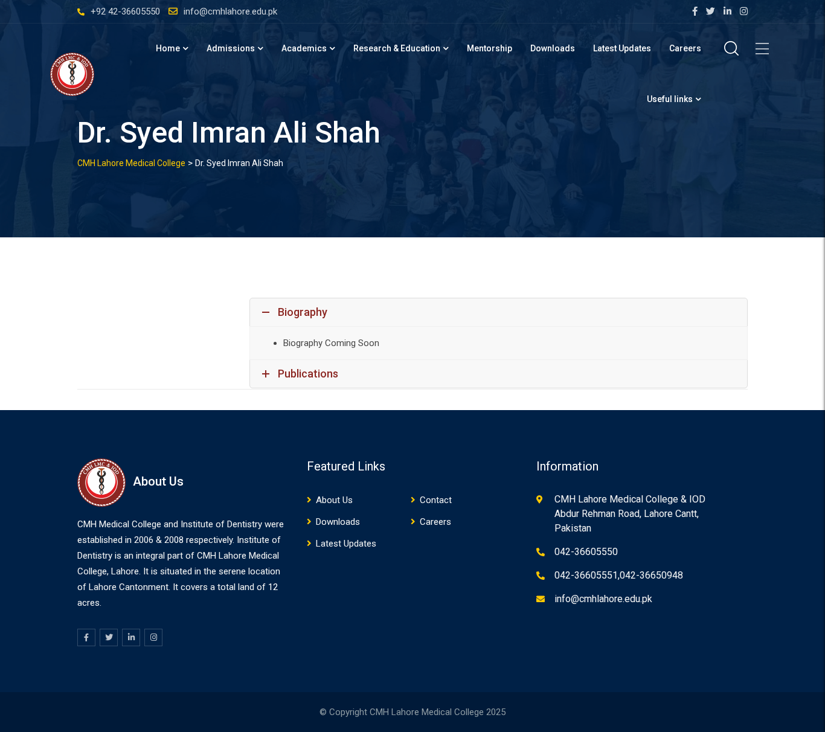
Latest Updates (622, 48)
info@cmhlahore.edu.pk (230, 11)
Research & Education (396, 48)
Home (168, 48)
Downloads (552, 48)
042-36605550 (586, 551)
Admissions (231, 48)
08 (179, 540)
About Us (334, 500)
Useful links (670, 99)
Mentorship (489, 48)
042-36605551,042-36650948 (618, 575)
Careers (685, 48)
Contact (436, 500)
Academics (304, 48)
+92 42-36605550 (125, 11)
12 (273, 587)
